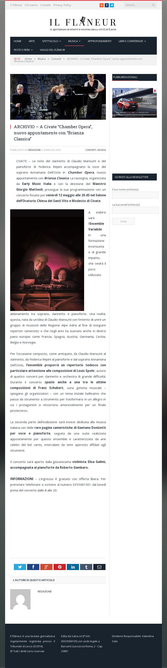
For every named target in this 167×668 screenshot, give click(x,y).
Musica (73, 41)
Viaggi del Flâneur (52, 50)
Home (17, 41)
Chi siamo (31, 5)
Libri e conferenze (131, 41)
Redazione (34, 149)
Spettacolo (50, 41)
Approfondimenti (99, 41)
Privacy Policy (62, 5)
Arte (32, 41)
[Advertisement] (59, 525)
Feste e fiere (22, 50)
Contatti (45, 5)
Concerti (90, 149)
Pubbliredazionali (125, 77)
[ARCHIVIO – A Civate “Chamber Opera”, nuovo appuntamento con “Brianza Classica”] (58, 119)
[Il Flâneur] (83, 23)
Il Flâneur (16, 5)
